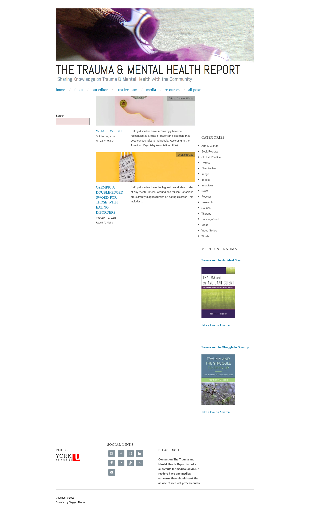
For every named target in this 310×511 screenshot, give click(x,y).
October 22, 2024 (105, 136)
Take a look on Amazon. (215, 325)
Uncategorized (185, 154)
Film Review (208, 168)
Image (205, 174)
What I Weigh (109, 131)
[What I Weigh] (145, 112)
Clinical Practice (211, 157)
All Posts (194, 90)
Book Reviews (209, 151)
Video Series (209, 230)
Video (204, 225)
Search (60, 116)
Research (207, 202)
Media (151, 90)
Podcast (206, 196)
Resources (172, 90)
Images (205, 180)
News (204, 191)
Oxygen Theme (77, 502)
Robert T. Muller (105, 141)
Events (205, 163)
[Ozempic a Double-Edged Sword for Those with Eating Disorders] (145, 168)
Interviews (207, 185)
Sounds (205, 208)
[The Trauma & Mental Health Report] (155, 46)
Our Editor (100, 90)
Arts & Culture (177, 98)
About (78, 90)
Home (60, 90)
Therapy (206, 213)
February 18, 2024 (106, 217)
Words (189, 98)
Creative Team (126, 90)
